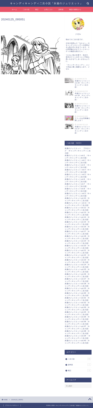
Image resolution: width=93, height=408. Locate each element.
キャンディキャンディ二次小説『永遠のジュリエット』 (46, 3)
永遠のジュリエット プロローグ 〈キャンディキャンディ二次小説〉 (78, 150)
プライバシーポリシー (12, 405)
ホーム (14, 9)
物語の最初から (75, 9)
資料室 (61, 9)
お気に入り (48, 9)
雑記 (37, 9)
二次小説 (26, 9)
